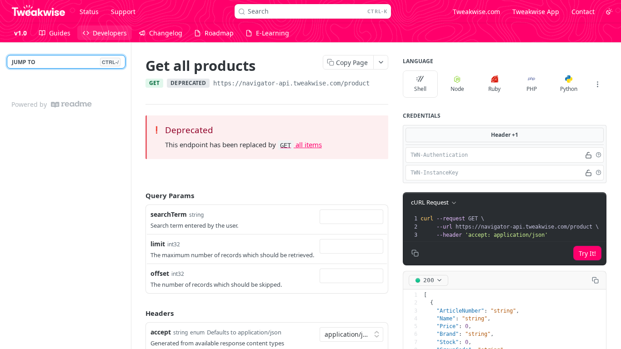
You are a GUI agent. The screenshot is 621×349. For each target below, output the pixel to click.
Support (123, 11)
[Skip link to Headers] (139, 313)
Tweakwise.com (476, 11)
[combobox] (351, 216)
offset (159, 273)
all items (300, 144)
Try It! (587, 253)
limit (157, 243)
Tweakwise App (535, 11)
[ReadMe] (71, 104)
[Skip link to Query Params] (139, 196)
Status (89, 11)
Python (568, 89)
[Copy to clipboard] (378, 84)
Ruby (494, 89)
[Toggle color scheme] (609, 11)
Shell (420, 89)
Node (457, 89)
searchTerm (168, 214)
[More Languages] (597, 84)
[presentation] (512, 226)
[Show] (588, 155)
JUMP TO (65, 62)
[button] (598, 155)
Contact (583, 11)
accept (160, 332)
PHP (531, 89)
